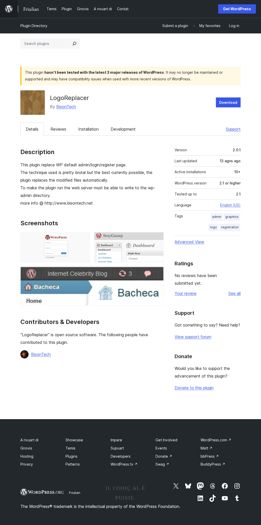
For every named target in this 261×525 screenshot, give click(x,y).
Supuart (117, 448)
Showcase (74, 440)
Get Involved (166, 440)
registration (230, 227)
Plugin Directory (33, 25)
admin (216, 217)
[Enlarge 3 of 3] (156, 273)
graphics (232, 217)
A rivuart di (29, 440)
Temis (70, 448)
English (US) (230, 205)
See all (234, 293)
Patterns (73, 464)
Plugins (71, 456)
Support (233, 129)
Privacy (26, 464)
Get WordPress (237, 9)
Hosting (26, 456)
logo (213, 227)
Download (228, 102)
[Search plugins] (74, 44)
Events (161, 448)
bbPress (210, 456)
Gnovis (26, 448)
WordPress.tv (124, 464)
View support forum (193, 336)
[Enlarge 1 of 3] (83, 239)
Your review (186, 293)
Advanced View (189, 241)
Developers (120, 456)
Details (32, 129)
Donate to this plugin (194, 387)
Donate (163, 456)
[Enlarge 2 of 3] (156, 239)
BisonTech (66, 106)
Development (123, 129)
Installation (88, 129)
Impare (116, 440)
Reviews (58, 129)
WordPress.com (216, 440)
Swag (162, 464)
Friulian (74, 493)
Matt (207, 448)
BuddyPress (213, 464)
